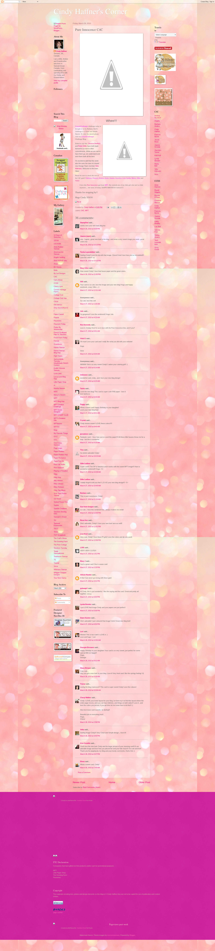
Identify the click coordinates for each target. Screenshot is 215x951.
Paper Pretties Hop (61, 455)
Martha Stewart (59, 388)
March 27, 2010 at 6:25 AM (90, 381)
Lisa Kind (84, 534)
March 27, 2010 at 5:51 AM (90, 331)
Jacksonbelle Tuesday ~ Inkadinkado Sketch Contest (61, 362)
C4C (82, 210)
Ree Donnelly (85, 325)
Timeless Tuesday (60, 548)
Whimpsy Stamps (60, 569)
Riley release (58, 484)
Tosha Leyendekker (87, 252)
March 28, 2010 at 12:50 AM (90, 640)
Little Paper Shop (60, 382)
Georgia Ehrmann (87, 647)
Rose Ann (84, 520)
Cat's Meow (58, 280)
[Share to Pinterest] (120, 207)
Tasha (82, 388)
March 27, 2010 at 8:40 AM (90, 426)
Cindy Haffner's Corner (90, 11)
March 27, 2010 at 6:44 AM (90, 397)
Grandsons (58, 344)
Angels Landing (59, 257)
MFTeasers (58, 423)
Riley (55, 474)
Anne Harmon (157, 186)
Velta (82, 729)
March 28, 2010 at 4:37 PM (90, 754)
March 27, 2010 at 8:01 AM (90, 413)
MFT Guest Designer (58, 411)
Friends (56, 341)
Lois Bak (158, 227)
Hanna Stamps (59, 347)
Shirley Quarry (157, 236)
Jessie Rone (157, 141)
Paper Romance (60, 458)
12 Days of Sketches (58, 236)
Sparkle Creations (60, 508)
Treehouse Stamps (61, 556)
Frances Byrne (158, 136)
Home (112, 782)
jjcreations (84, 434)
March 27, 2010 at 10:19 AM (90, 456)
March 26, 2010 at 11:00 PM (90, 274)
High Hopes (58, 356)
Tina (82, 450)
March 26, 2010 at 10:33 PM (90, 261)
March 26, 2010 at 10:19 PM (90, 245)
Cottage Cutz (58, 295)
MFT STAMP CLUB (61, 415)
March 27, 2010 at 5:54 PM (90, 597)
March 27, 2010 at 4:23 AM (90, 317)
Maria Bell (157, 165)
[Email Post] (107, 207)
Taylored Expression (58, 524)
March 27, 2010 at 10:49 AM (90, 486)
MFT (87, 210)
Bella (55, 270)
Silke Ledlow (85, 463)
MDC (56, 392)
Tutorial (56, 563)
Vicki (156, 174)
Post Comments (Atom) (91, 787)
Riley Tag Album (60, 490)
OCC (56, 436)
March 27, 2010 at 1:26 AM (90, 304)
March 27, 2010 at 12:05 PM (90, 513)
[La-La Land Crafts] (165, 70)
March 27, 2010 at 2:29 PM (90, 567)
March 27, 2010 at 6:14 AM (90, 367)
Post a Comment (84, 772)
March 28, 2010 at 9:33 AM (90, 676)
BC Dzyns (57, 267)
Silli (81, 282)
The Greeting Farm (61, 541)
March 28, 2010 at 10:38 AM (90, 690)
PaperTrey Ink (59, 461)
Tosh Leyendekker (158, 242)
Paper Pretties (59, 451)
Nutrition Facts (81, 800)
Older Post (144, 782)
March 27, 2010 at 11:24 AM (90, 499)
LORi (82, 547)
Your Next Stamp (60, 578)
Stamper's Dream (60, 517)
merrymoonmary (113, 935)
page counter (58, 912)
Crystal (83, 420)
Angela (157, 121)
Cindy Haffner (89, 207)
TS (55, 560)
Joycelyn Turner (158, 151)
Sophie (56, 505)
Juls (81, 311)
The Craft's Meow (60, 538)
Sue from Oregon (87, 507)
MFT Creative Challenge (59, 406)
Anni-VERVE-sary (60, 260)
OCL (55, 440)
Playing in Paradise (61, 471)
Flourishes (57, 321)
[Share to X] (116, 207)
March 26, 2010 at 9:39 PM (90, 229)
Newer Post (79, 782)
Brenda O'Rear (157, 196)
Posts (58, 598)
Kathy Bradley (157, 222)
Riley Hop (57, 477)
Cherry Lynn (58, 286)
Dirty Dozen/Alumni (61, 308)
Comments (60, 602)
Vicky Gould (157, 249)
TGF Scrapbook (60, 535)
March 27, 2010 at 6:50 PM (90, 624)
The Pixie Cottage (60, 545)
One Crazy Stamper (58, 444)
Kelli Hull (158, 155)
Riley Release (59, 487)
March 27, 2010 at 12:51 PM (90, 526)
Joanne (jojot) (85, 236)
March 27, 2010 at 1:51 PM (90, 554)
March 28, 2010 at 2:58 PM (90, 722)
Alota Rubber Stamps (58, 248)
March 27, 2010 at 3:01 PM (90, 581)
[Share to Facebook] (118, 207)
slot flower (57, 499)
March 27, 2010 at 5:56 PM (90, 611)
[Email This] (112, 207)
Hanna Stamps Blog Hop (59, 352)
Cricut (56, 301)
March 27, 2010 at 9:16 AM (90, 442)
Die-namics (58, 305)
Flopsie (56, 317)
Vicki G (83, 338)
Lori (81, 631)
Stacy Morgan (85, 668)
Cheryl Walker (85, 697)
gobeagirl (84, 588)
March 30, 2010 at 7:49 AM (90, 768)
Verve (56, 566)
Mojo (55, 430)
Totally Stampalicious (59, 552)
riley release (58, 480)
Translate (162, 42)
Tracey (82, 684)
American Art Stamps (58, 253)
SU (55, 520)
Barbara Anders (157, 125)
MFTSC (57, 427)
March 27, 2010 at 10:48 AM (90, 472)
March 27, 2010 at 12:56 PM (90, 540)
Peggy (82, 404)
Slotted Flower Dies (61, 502)
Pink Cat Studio (59, 464)
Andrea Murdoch (158, 117)
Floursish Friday (60, 324)
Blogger (132, 935)
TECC (56, 529)
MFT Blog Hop (59, 401)
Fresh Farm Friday (60, 338)
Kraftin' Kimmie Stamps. (59, 369)
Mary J (82, 561)
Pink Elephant (59, 468)
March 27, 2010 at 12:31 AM (90, 290)
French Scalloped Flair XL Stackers (60, 333)
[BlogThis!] (114, 207)
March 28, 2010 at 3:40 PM (90, 736)
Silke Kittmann (158, 170)
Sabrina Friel (157, 231)
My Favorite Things (61, 433)
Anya (56, 264)
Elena (82, 761)
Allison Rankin (86, 575)
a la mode (57, 244)
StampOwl (84, 223)
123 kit (56, 240)
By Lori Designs (59, 273)
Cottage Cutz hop (60, 298)
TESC (56, 532)
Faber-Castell (59, 314)
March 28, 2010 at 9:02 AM (90, 661)
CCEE (56, 283)
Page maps (58, 448)
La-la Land (57, 373)
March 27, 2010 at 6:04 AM (90, 354)
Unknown (84, 375)
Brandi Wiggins (157, 191)
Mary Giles (84, 268)
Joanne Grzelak (157, 146)
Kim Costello (85, 743)
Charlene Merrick (158, 201)
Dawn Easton (85, 618)
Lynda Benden (85, 604)
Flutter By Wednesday (58, 328)
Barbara (83, 493)
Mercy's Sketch (59, 395)
